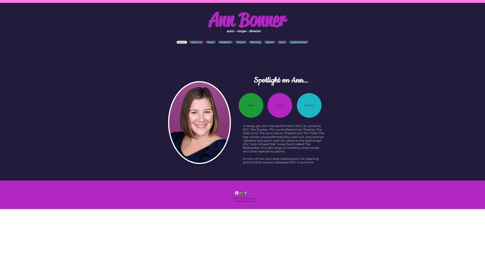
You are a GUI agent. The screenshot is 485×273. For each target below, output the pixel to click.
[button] (210, 42)
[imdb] (240, 193)
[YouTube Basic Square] (236, 193)
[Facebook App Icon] (245, 193)
